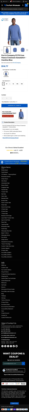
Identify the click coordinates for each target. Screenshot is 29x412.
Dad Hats (3, 194)
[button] (14, 31)
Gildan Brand (4, 178)
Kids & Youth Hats (5, 207)
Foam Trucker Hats (6, 202)
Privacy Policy (4, 302)
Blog (2, 293)
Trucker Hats (4, 191)
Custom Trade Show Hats (7, 246)
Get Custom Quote (8, 116)
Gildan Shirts (4, 239)
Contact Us (4, 315)
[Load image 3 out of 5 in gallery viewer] (22, 50)
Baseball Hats (4, 198)
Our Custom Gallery (6, 269)
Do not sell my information (7, 306)
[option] (7, 50)
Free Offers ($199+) (6, 252)
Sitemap (3, 298)
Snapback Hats (5, 187)
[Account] (23, 5)
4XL (4, 88)
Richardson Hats (5, 226)
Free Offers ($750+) (6, 254)
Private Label (4, 250)
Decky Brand (4, 170)
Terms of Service (5, 300)
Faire (2, 311)
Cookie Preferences (6, 317)
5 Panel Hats (4, 209)
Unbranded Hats (5, 183)
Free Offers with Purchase (7, 291)
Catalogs (3, 295)
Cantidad (3, 95)
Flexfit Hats (4, 228)
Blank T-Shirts (5, 233)
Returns (3, 287)
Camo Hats (4, 196)
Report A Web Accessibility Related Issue (14, 374)
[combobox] (14, 9)
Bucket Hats (4, 200)
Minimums (4, 282)
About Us (3, 265)
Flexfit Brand (4, 172)
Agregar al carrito (14, 105)
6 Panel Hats (4, 211)
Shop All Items (5, 272)
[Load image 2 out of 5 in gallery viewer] (14, 50)
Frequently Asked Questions (8, 274)
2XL (17, 83)
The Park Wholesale (9, 406)
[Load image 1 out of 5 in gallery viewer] (7, 50)
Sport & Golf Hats (5, 220)
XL (13, 83)
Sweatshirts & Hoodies (7, 241)
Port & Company (17, 62)
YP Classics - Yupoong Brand (8, 174)
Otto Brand (4, 181)
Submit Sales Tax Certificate (8, 278)
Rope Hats (4, 222)
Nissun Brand (4, 185)
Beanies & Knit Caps (6, 215)
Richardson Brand (5, 176)
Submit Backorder (5, 280)
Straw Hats (4, 204)
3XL (22, 83)
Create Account (5, 313)
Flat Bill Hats (4, 189)
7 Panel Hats (4, 213)
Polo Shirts (4, 237)
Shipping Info (4, 276)
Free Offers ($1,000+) (6, 257)
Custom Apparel (5, 248)
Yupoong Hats (4, 224)
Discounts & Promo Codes (7, 289)
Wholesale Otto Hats (6, 231)
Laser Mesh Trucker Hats (7, 218)
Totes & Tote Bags (5, 244)
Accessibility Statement (7, 308)
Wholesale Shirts (5, 235)
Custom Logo (4, 267)
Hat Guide (3, 285)
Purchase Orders (5, 304)
